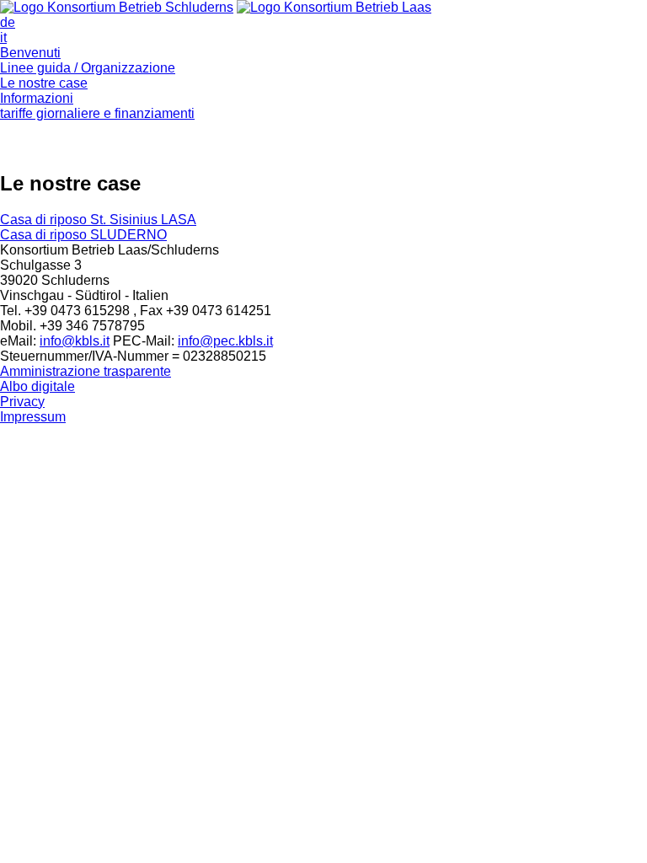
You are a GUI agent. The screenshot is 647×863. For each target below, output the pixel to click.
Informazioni (36, 98)
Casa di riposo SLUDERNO (83, 235)
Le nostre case (44, 83)
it (3, 37)
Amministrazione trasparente (85, 371)
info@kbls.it (75, 341)
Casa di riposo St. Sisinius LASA (98, 219)
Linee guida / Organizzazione (87, 68)
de (7, 22)
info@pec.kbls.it (225, 341)
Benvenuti (30, 53)
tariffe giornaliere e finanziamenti (97, 113)
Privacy (22, 401)
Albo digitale (37, 386)
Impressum (33, 417)
